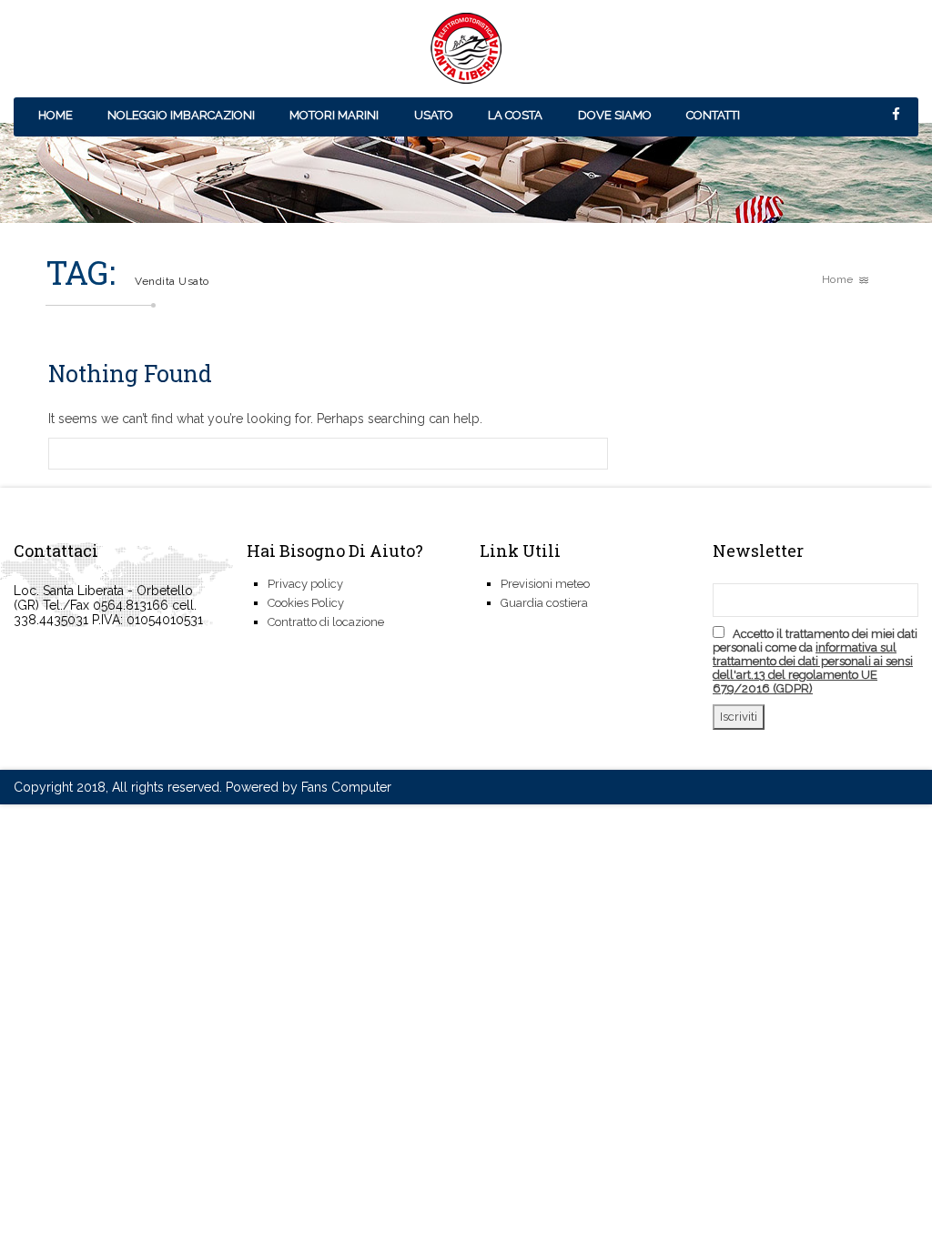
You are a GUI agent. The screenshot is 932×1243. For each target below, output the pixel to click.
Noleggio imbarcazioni (181, 115)
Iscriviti (738, 716)
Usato (433, 115)
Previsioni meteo (545, 584)
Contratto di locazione (326, 622)
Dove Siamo (615, 115)
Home (55, 115)
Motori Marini (334, 115)
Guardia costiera (544, 603)
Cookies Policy (306, 603)
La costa (515, 115)
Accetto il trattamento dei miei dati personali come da (815, 661)
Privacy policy (305, 584)
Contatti (713, 115)
